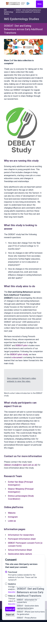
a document (17, 357)
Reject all (10, 615)
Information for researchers (21, 535)
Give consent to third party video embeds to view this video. (21, 380)
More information (14, 592)
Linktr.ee (12, 521)
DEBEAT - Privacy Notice (26, 618)
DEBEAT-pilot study (19, 354)
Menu (39, 4)
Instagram (13, 517)
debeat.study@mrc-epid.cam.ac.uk (21, 465)
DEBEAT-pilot (22, 345)
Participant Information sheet (22, 539)
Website (11, 513)
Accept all (10, 609)
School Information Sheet (20, 550)
